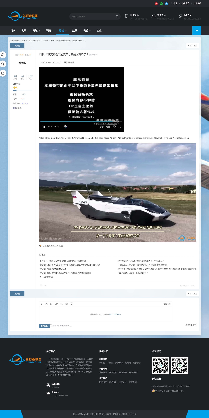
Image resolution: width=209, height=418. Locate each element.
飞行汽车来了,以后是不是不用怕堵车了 (133, 273)
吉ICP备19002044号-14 (123, 413)
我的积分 (103, 372)
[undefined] (156, 3)
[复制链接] (93, 54)
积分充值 (113, 372)
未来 (44, 246)
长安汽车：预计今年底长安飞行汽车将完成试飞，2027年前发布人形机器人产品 (70, 265)
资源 (85, 30)
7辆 (48, 246)
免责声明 (123, 381)
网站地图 (119, 362)
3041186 (55, 387)
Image (51, 304)
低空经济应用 (33, 40)
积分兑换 (133, 372)
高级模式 (167, 304)
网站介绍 (103, 381)
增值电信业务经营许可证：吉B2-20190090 (171, 386)
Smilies (71, 304)
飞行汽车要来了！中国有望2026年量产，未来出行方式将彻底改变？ (65, 273)
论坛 (61, 30)
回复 (44, 285)
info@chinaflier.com (60, 395)
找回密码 (197, 3)
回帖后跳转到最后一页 (62, 325)
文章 (24, 30)
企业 (99, 30)
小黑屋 (110, 362)
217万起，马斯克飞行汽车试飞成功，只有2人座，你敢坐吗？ (63, 261)
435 (15, 76)
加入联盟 (185, 3)
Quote (61, 304)
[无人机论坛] (23, 20)
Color (46, 304)
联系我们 (113, 381)
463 (22, 76)
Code (66, 304)
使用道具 (183, 285)
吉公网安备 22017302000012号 (169, 390)
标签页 (128, 362)
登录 (175, 3)
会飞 (56, 246)
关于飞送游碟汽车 (46, 276)
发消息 (18, 108)
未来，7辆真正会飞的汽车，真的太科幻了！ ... (68, 40)
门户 (13, 30)
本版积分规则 (191, 325)
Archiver (136, 362)
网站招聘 (133, 381)
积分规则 (123, 372)
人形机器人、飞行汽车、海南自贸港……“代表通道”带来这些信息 (142, 265)
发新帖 (17, 45)
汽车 (61, 246)
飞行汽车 (44, 40)
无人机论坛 (14, 40)
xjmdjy (22, 62)
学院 (48, 30)
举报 (192, 285)
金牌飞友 (16, 83)
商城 (35, 30)
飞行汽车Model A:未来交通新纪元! (53, 269)
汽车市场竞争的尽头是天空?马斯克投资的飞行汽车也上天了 (141, 261)
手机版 (102, 362)
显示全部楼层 (69, 62)
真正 (52, 246)
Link (56, 304)
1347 (31, 76)
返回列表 (193, 45)
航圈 (74, 30)
